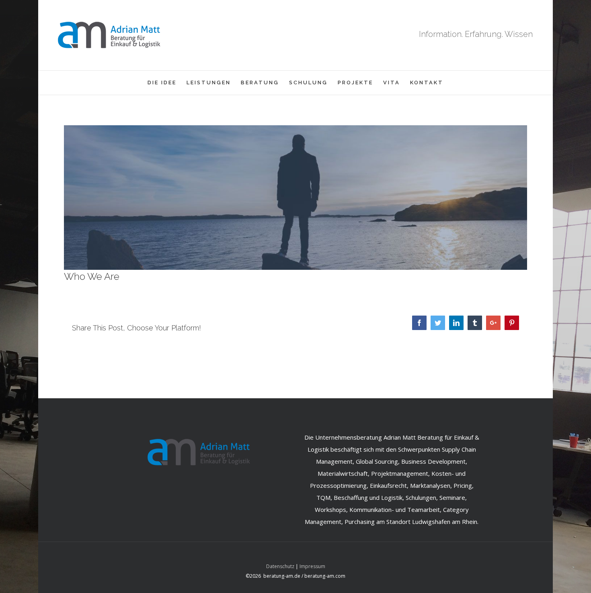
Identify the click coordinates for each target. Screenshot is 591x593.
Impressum (312, 566)
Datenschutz (280, 566)
